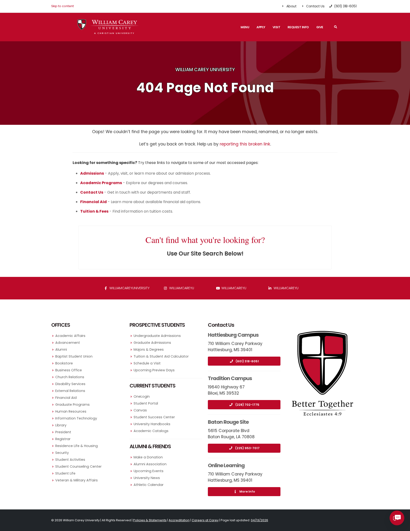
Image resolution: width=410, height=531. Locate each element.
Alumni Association (150, 464)
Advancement (67, 342)
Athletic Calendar (148, 484)
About (290, 6)
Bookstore (64, 363)
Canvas (140, 410)
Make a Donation (148, 457)
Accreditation (179, 520)
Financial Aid (66, 397)
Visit (276, 27)
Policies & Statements (150, 520)
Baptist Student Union (74, 356)
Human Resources (70, 411)
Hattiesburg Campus (233, 335)
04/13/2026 (259, 520)
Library (60, 425)
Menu (245, 27)
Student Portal (146, 403)
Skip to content (62, 6)
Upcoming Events (148, 471)
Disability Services (70, 384)
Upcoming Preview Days (154, 370)
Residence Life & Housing (76, 445)
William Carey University (205, 69)
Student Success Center (154, 417)
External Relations (70, 390)
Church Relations (69, 377)
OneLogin (142, 396)
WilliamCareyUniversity (128, 288)
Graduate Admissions (152, 342)
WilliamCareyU (233, 288)
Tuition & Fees (94, 211)
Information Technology (76, 418)
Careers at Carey (205, 520)
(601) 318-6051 (247, 361)
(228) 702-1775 (247, 405)
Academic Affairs (70, 335)
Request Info (298, 27)
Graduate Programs (72, 404)
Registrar (62, 439)
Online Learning (226, 465)
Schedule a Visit (147, 363)
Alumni (61, 349)
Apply (260, 27)
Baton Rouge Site (228, 422)
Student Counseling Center (78, 466)
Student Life (65, 473)
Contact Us (315, 6)
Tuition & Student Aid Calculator (161, 356)
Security (62, 452)
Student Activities (70, 459)
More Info (247, 491)
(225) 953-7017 (247, 448)
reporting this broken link (245, 144)
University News (147, 477)
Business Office (68, 370)
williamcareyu (181, 288)
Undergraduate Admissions (157, 335)
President (63, 432)
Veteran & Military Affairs (76, 480)
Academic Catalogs (151, 431)
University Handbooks (152, 424)
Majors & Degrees (149, 349)
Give (319, 27)
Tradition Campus (230, 378)
